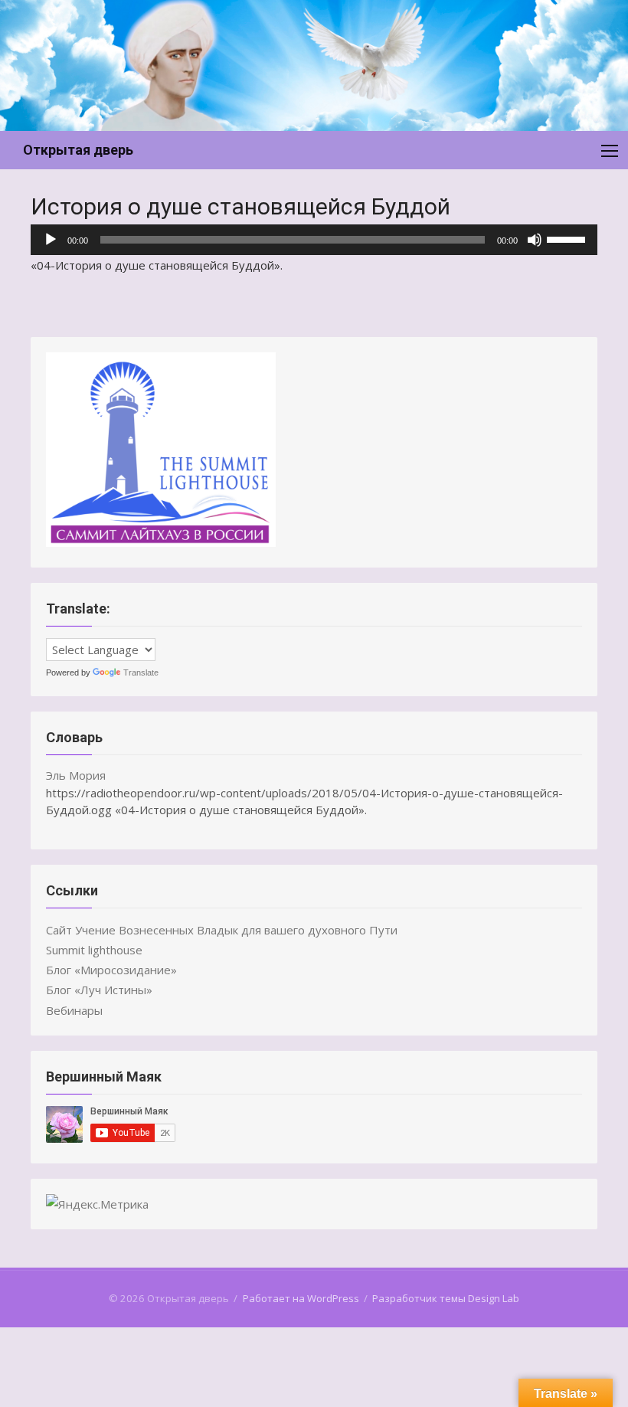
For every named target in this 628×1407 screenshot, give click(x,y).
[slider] (568, 238)
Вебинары (74, 1010)
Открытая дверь (78, 150)
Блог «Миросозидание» (111, 969)
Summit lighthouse (94, 949)
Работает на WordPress (301, 1298)
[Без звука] (534, 239)
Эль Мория (76, 775)
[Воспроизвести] (50, 239)
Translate (141, 672)
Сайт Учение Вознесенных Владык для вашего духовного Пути (221, 929)
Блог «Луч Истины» (99, 989)
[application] (314, 239)
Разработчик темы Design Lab (445, 1298)
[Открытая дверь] (314, 65)
